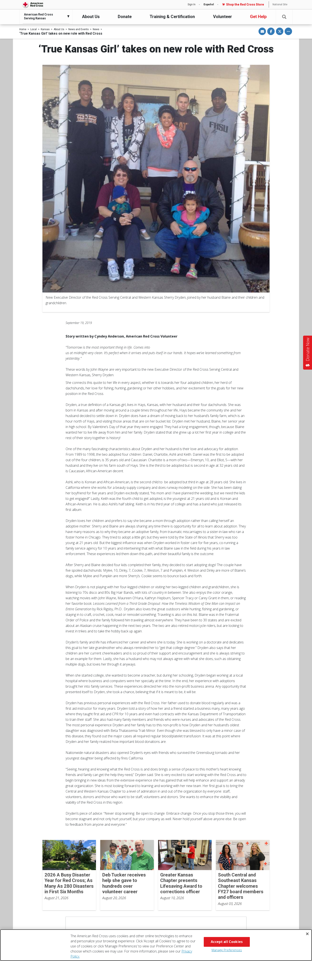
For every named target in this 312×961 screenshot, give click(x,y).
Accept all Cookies (227, 941)
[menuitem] (45, 16)
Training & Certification (172, 16)
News (96, 29)
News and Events (78, 29)
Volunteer (222, 16)
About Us (91, 16)
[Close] (307, 933)
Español (209, 4)
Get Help (258, 16)
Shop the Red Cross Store (245, 4)
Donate (125, 16)
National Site (280, 4)
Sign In (191, 4)
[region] (156, 945)
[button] (284, 17)
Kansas (45, 29)
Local (33, 29)
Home (22, 29)
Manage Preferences (227, 950)
